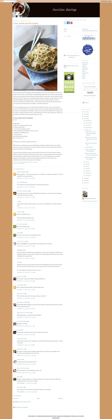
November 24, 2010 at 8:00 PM (27, 392)
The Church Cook (21, 241)
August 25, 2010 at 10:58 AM (26, 355)
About (65, 31)
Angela (18, 330)
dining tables (20, 387)
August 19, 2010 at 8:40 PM (26, 220)
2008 (85, 180)
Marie (18, 377)
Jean (18, 262)
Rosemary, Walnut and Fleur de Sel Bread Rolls (91, 154)
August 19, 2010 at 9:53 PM (26, 229)
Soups (83, 71)
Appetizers (84, 64)
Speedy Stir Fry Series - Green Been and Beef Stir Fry (90, 133)
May (86, 166)
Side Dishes (85, 68)
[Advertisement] (72, 103)
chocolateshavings (86, 30)
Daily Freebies (20, 293)
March (87, 171)
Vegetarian (84, 69)
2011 (85, 116)
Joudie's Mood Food (22, 321)
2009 (85, 178)
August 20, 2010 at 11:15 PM (26, 272)
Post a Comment (17, 395)
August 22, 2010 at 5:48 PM (26, 298)
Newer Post (15, 398)
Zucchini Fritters (89, 147)
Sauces (83, 76)
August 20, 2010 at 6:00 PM (26, 258)
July (86, 162)
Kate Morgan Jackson (22, 302)
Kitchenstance (20, 349)
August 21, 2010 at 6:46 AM (26, 281)
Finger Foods (85, 73)
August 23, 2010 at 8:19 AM (26, 326)
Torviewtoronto (20, 224)
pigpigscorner (20, 276)
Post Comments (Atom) (25, 401)
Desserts (84, 66)
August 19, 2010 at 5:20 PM (26, 178)
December (87, 120)
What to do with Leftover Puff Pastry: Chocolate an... (91, 139)
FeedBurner (93, 95)
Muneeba (19, 359)
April (86, 168)
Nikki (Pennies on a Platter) (23, 312)
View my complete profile (89, 201)
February (87, 173)
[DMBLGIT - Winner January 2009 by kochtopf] (72, 67)
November (88, 123)
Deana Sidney (20, 285)
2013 (85, 112)
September (88, 127)
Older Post (60, 398)
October (87, 125)
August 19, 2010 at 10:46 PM (26, 237)
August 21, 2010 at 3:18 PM (26, 289)
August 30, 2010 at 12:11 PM (26, 372)
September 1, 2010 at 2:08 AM (27, 383)
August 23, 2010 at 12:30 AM (26, 317)
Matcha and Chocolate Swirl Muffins (90, 158)
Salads (83, 74)
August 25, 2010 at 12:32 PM (26, 364)
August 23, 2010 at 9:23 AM (26, 334)
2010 (85, 118)
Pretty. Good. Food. (21, 368)
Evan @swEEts (20, 182)
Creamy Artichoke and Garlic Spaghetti (90, 150)
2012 (85, 114)
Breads (83, 78)
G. (17, 201)
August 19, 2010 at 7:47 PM (26, 208)
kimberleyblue (20, 338)
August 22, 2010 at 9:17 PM (26, 308)
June (86, 164)
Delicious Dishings (21, 172)
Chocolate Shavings (90, 198)
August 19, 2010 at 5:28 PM (26, 187)
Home (38, 398)
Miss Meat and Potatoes (22, 191)
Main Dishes (21, 163)
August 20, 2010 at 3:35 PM (26, 246)
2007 (85, 183)
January (87, 175)
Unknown (19, 212)
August (87, 130)
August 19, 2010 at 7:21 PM (26, 197)
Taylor (18, 232)
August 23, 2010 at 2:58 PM (26, 345)
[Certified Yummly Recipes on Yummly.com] (72, 57)
